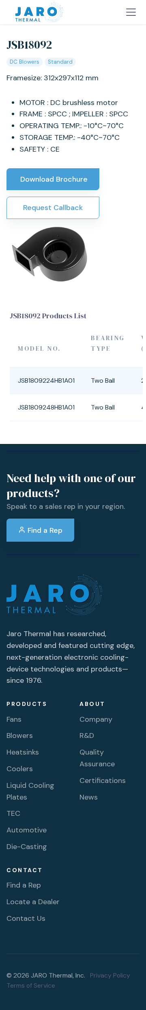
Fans (13, 719)
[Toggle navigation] (131, 12)
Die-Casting (26, 846)
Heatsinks (22, 752)
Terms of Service (30, 985)
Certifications (102, 780)
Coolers (19, 769)
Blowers (19, 735)
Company (95, 719)
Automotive (26, 830)
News (88, 797)
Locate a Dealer (33, 902)
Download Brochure (53, 179)
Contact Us (25, 918)
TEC (13, 813)
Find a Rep (44, 530)
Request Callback (53, 207)
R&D (86, 735)
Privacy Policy (110, 975)
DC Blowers (24, 61)
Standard (60, 61)
